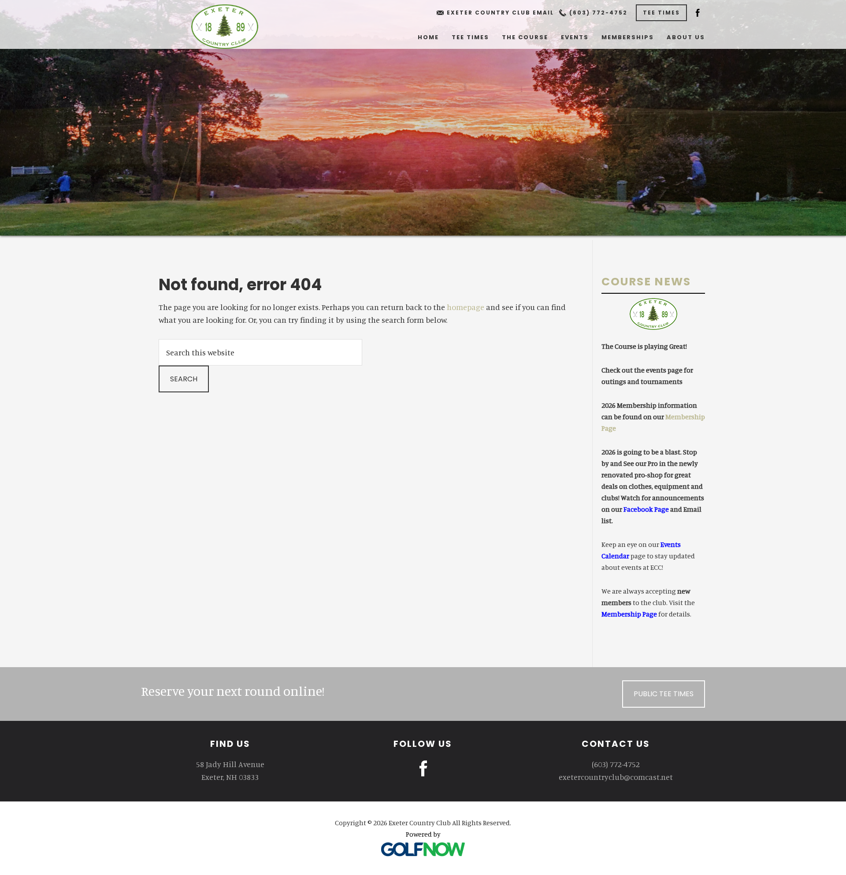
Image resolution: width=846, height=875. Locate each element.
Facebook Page (646, 509)
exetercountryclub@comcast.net (616, 777)
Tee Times (661, 12)
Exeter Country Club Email (500, 12)
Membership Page (629, 613)
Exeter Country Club (224, 26)
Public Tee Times (664, 694)
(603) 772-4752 (598, 12)
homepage (465, 307)
